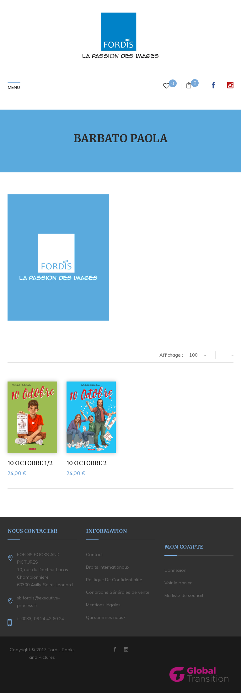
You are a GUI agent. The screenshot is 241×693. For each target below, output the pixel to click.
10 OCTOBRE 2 (87, 463)
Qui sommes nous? (105, 617)
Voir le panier (178, 583)
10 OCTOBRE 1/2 (30, 463)
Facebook (213, 85)
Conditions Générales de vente (117, 592)
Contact (94, 554)
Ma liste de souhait (183, 595)
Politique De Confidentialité (114, 579)
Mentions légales (103, 605)
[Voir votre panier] (189, 86)
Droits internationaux (107, 567)
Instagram (230, 85)
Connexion (175, 570)
